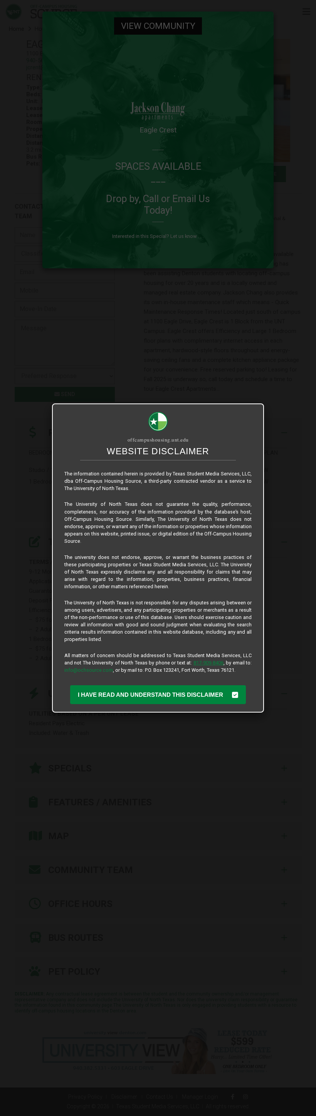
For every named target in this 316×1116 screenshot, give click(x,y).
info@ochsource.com (88, 670)
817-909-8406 (208, 663)
